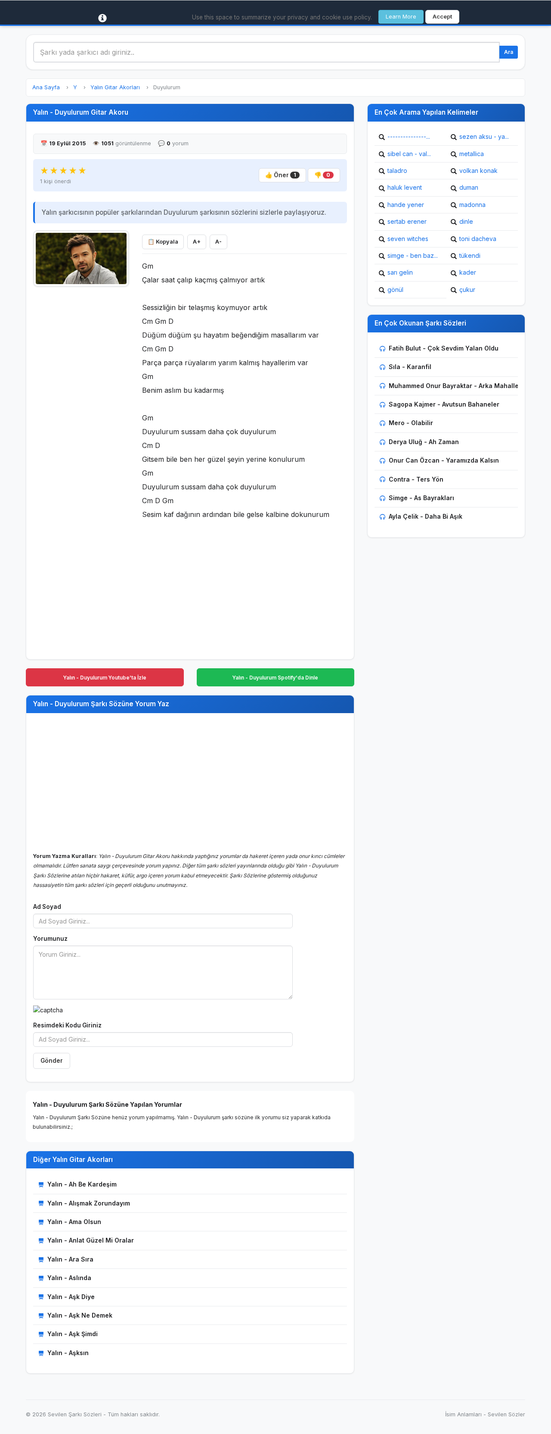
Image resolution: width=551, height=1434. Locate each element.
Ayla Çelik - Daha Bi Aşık (425, 516)
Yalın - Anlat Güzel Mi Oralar (90, 1240)
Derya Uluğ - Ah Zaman (424, 441)
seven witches (407, 238)
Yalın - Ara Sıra (70, 1259)
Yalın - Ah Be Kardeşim (82, 1184)
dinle (466, 221)
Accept (442, 16)
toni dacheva (477, 238)
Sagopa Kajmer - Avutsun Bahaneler (444, 404)
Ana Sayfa (46, 87)
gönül (395, 289)
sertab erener (407, 221)
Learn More (401, 16)
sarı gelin (400, 272)
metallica (471, 153)
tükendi (469, 255)
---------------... (408, 136)
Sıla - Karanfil (410, 366)
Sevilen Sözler (506, 1414)
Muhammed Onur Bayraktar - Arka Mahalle (454, 385)
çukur (467, 289)
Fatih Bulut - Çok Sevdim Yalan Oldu (443, 348)
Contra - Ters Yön (416, 479)
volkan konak (478, 170)
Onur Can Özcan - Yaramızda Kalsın (444, 460)
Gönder (51, 1060)
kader (467, 272)
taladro (397, 170)
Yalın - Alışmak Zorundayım (88, 1203)
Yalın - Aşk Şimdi (72, 1333)
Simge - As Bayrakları (421, 497)
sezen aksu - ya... (484, 136)
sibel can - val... (409, 153)
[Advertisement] (81, 421)
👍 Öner (280, 175)
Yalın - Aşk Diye (71, 1296)
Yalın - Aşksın (68, 1352)
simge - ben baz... (412, 255)
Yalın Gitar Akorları (115, 87)
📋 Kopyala (163, 241)
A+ (197, 241)
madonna (472, 204)
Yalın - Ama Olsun (74, 1221)
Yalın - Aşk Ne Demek (79, 1315)
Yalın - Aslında (69, 1277)
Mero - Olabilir (411, 422)
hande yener (405, 204)
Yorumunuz (50, 938)
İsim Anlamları (463, 1414)
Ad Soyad (47, 906)
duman (468, 187)
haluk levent (404, 187)
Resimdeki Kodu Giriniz (67, 1025)
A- (218, 241)
